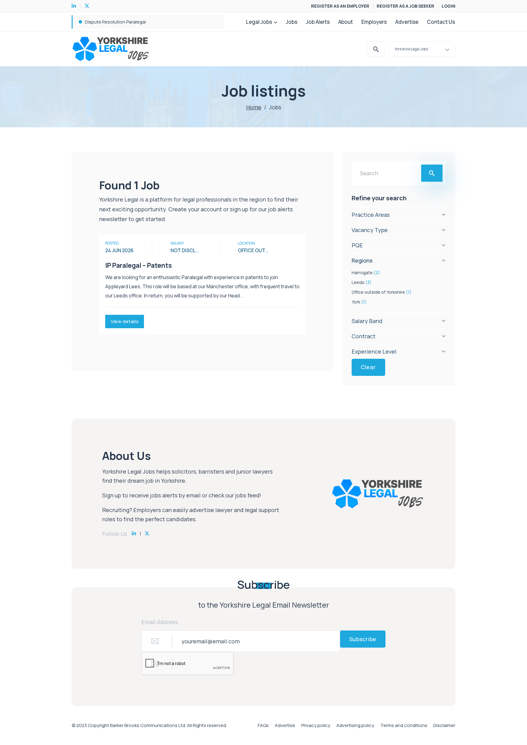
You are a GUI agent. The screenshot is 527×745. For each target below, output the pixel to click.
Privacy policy (315, 725)
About (345, 21)
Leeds (361, 282)
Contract (363, 336)
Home (253, 107)
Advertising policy (355, 725)
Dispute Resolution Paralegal (115, 22)
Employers (374, 21)
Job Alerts (318, 21)
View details (124, 321)
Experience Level (374, 351)
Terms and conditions (403, 725)
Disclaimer (444, 725)
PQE (357, 245)
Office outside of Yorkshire (381, 292)
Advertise (406, 21)
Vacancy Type (370, 230)
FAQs (263, 725)
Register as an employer (340, 6)
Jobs (291, 21)
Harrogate (366, 272)
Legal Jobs (259, 21)
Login (448, 6)
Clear (368, 367)
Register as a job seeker (405, 6)
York (359, 302)
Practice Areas (371, 214)
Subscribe (362, 639)
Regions (362, 260)
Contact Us (441, 21)
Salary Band (367, 321)
